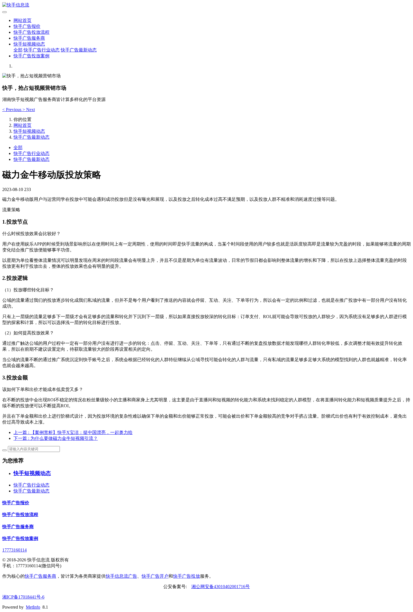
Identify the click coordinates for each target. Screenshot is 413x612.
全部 (17, 50)
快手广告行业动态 (42, 50)
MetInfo (33, 607)
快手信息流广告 (121, 576)
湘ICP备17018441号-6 (23, 597)
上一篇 (73, 432)
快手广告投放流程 (31, 32)
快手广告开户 (155, 576)
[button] (12, 109)
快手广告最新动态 (79, 50)
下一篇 (55, 438)
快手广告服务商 (29, 38)
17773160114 (14, 550)
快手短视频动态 (29, 44)
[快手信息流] (206, 5)
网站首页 (22, 20)
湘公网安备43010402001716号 (220, 586)
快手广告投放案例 (31, 55)
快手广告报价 (26, 26)
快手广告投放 (186, 576)
